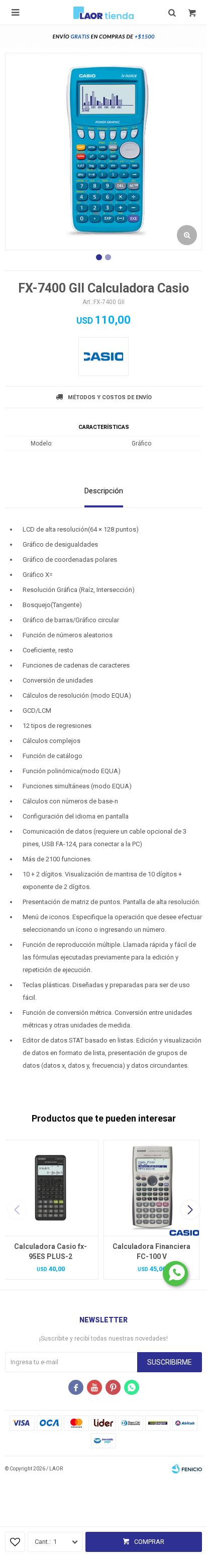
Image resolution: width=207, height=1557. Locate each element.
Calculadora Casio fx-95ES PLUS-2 (50, 1251)
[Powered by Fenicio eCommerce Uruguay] (187, 1468)
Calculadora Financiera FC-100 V (151, 1251)
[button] (190, 1210)
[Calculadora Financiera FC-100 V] (151, 1188)
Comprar (149, 1541)
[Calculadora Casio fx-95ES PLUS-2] (50, 1188)
